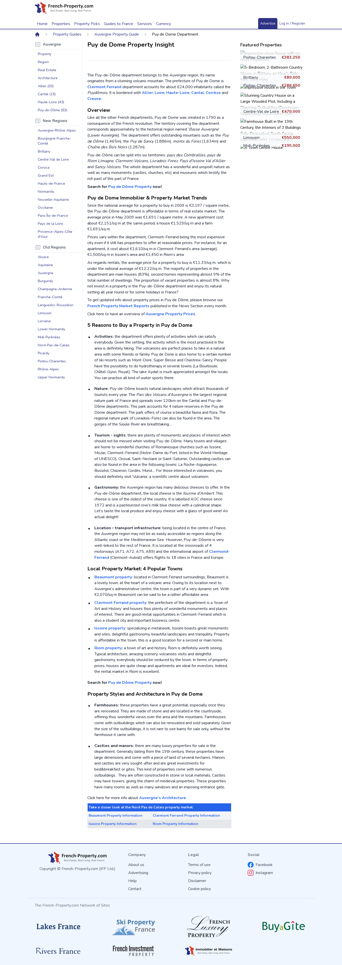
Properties (61, 24)
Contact (134, 889)
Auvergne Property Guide (116, 34)
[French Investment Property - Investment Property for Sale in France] (133, 951)
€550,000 (291, 137)
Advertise (267, 23)
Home (42, 24)
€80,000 (292, 77)
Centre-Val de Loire (261, 111)
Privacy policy (200, 873)
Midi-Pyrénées (256, 145)
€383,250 (291, 57)
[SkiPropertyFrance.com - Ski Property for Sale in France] (133, 926)
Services (144, 24)
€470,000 (291, 111)
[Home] (37, 34)
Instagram (264, 873)
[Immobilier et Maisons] (208, 951)
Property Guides (67, 34)
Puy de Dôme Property (130, 186)
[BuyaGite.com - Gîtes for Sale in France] (283, 926)
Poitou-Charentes (259, 57)
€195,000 (291, 145)
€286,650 (291, 85)
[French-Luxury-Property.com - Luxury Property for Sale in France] (208, 926)
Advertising (138, 873)
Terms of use (199, 865)
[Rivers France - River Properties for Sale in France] (58, 951)
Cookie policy (199, 889)
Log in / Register (292, 23)
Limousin (251, 137)
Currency (163, 24)
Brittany (250, 77)
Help (132, 881)
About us (136, 865)
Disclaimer (197, 881)
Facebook (264, 865)
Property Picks (87, 24)
